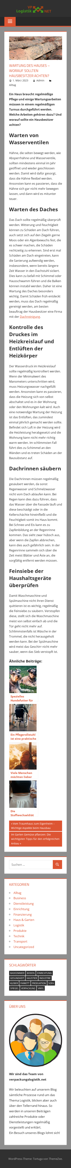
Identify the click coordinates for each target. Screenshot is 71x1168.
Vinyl (41, 988)
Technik (18, 936)
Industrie (45, 978)
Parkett (24, 983)
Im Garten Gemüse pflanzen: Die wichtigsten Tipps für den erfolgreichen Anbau (35, 839)
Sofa (51, 983)
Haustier (32, 978)
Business (19, 898)
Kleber (14, 983)
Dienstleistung (23, 903)
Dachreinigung (30, 317)
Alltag (12, 85)
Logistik (18, 925)
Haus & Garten (23, 920)
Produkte (20, 931)
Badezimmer (17, 973)
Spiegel (14, 988)
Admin (40, 80)
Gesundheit (17, 978)
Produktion (39, 983)
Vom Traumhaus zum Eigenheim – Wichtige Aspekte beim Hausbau (33, 826)
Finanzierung (22, 914)
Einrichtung (21, 909)
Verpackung (28, 988)
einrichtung (44, 973)
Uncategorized (23, 947)
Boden (31, 973)
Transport (20, 941)
